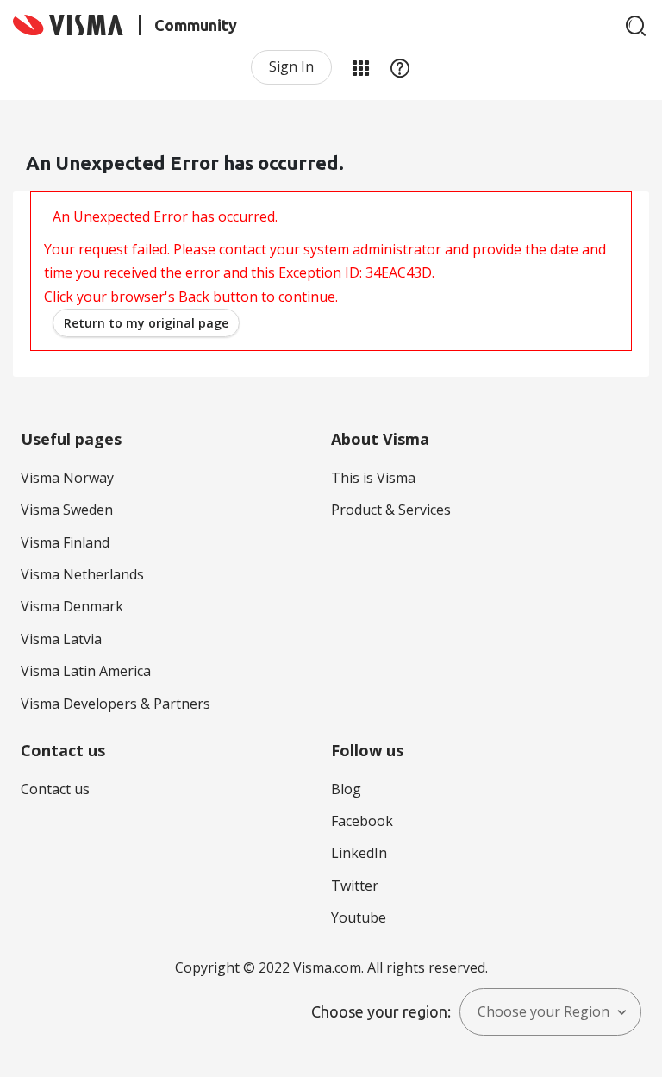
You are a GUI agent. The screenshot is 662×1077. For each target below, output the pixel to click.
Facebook (362, 820)
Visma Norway (67, 477)
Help (400, 67)
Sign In (291, 66)
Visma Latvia (61, 638)
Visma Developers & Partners (115, 703)
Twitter (354, 885)
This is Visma (373, 477)
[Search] (636, 26)
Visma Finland (65, 542)
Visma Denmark (72, 606)
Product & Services (391, 509)
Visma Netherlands (82, 574)
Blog (346, 789)
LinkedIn (359, 852)
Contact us (55, 789)
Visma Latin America (86, 670)
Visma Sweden (67, 509)
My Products (360, 67)
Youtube (358, 917)
